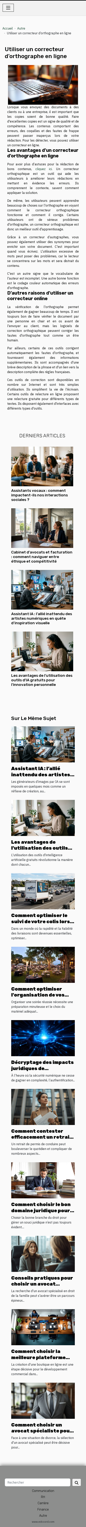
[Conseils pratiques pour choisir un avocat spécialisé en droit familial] (43, 1253)
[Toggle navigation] (8, 8)
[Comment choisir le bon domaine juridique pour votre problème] (43, 1180)
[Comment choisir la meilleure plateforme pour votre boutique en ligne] (43, 1327)
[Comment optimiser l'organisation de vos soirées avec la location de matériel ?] (43, 964)
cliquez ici (43, 169)
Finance (43, 1509)
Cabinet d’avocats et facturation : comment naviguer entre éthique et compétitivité (41, 557)
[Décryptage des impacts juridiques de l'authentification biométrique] (43, 1038)
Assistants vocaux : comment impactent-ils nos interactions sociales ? (39, 495)
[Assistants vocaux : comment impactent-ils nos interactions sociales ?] (42, 466)
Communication (43, 1491)
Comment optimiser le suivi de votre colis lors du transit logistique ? (40, 921)
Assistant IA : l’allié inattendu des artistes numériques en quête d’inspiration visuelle (41, 618)
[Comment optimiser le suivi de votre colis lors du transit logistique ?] (43, 891)
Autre (21, 28)
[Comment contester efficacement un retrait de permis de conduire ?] (43, 1107)
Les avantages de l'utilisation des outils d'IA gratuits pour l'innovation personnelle (41, 680)
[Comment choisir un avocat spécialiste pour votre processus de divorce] (43, 1400)
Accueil (7, 28)
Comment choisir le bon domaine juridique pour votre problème (41, 1210)
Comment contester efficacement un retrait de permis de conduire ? (41, 1137)
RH (43, 1497)
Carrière (43, 1503)
